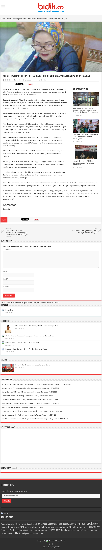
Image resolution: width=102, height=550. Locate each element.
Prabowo (56, 529)
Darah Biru (9, 310)
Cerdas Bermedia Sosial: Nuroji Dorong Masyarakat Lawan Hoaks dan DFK (28, 411)
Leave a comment (30, 80)
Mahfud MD (51, 527)
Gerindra (43, 524)
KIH (18, 527)
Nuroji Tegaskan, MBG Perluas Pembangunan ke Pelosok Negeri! (24, 415)
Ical (55, 524)
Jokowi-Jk (5, 527)
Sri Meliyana (24, 533)
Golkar (51, 524)
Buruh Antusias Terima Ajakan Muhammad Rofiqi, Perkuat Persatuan (26, 403)
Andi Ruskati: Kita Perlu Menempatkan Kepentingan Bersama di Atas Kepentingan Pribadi (16, 232)
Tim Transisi (34, 533)
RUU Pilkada (9, 533)
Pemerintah (19, 530)
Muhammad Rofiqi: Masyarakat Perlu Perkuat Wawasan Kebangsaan (85, 137)
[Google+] (50, 543)
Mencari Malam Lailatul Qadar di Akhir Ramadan (22, 342)
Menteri (65, 527)
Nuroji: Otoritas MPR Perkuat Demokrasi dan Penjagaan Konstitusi (85, 163)
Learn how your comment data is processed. (44, 303)
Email (5, 279)
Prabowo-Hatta (69, 530)
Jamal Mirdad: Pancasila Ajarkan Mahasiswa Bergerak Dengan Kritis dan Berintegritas (85, 110)
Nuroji (93, 527)
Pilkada (25, 530)
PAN (98, 527)
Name (5, 271)
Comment (7, 249)
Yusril (41, 533)
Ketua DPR (13, 527)
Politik (9, 19)
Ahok (15, 523)
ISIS (69, 524)
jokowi (93, 523)
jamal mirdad (78, 523)
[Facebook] (52, 543)
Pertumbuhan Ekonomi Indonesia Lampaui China (32, 365)
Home (2, 19)
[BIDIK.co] (51, 7)
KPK (40, 526)
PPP (49, 530)
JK (87, 524)
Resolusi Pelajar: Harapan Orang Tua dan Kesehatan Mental (26, 349)
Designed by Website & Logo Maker (51, 541)
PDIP (12, 530)
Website (6, 287)
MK (70, 526)
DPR (36, 523)
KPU (45, 526)
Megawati (59, 527)
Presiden (79, 530)
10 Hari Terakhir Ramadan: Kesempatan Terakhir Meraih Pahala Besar (29, 336)
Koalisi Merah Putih (31, 527)
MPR (74, 527)
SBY (16, 533)
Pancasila (5, 530)
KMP (22, 527)
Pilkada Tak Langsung (36, 530)
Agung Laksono (6, 524)
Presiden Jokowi (88, 530)
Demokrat (30, 524)
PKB (46, 530)
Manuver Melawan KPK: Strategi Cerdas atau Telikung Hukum (36, 326)
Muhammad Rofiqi (83, 527)
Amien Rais (22, 524)
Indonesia (62, 523)
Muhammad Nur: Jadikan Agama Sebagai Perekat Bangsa (84, 231)
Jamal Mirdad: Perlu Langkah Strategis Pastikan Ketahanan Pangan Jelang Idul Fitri (31, 419)
